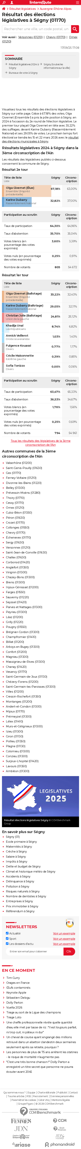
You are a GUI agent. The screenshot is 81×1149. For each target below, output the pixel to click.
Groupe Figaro (25, 1103)
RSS (29, 1096)
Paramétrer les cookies (24, 1100)
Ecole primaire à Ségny (21, 841)
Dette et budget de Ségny (23, 866)
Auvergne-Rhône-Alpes (56, 9)
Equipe (31, 1092)
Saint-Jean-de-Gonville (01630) (26, 552)
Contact (73, 1092)
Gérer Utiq (43, 1100)
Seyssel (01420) (16, 602)
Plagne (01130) (15, 746)
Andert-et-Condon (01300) (23, 706)
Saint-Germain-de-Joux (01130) (26, 676)
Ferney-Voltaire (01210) (21, 478)
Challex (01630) (16, 557)
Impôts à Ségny (16, 861)
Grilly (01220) (14, 622)
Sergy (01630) (15, 542)
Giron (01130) (14, 736)
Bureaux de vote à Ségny (23, 72)
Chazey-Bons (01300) (20, 577)
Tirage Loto (13, 1017)
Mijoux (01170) (15, 711)
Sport (12, 939)
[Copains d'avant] (21, 1136)
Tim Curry (13, 978)
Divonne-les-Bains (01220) (23, 483)
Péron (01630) (15, 517)
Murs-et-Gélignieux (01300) (24, 726)
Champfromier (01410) (21, 637)
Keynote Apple (16, 992)
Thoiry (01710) (15, 498)
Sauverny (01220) (17, 597)
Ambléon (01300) (17, 771)
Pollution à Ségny (17, 886)
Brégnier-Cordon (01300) (22, 632)
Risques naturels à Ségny (23, 891)
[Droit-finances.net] (59, 1128)
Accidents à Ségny (18, 876)
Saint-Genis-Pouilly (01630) (24, 468)
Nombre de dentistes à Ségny (26, 896)
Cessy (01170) (15, 503)
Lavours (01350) (16, 766)
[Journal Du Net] (21, 1128)
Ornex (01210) (15, 507)
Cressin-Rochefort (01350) (23, 696)
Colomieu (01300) (17, 751)
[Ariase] (21, 1144)
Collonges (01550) (17, 527)
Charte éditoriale (46, 1092)
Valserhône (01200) (19, 463)
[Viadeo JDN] (59, 1136)
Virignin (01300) (16, 572)
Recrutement (40, 1096)
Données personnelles (62, 1096)
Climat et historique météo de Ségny (30, 871)
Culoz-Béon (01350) (19, 512)
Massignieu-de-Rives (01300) (25, 662)
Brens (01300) (15, 582)
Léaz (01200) (14, 617)
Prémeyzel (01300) (18, 716)
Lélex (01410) (14, 721)
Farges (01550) (15, 592)
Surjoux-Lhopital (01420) (22, 761)
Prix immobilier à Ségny (22, 906)
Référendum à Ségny (20, 911)
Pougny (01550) (16, 627)
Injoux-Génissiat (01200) (22, 587)
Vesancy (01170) (16, 672)
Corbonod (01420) (18, 562)
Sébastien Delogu (18, 997)
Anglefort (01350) (17, 567)
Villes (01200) (15, 691)
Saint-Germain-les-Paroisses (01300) (30, 686)
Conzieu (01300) (17, 756)
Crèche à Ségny (16, 851)
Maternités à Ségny (19, 846)
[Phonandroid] (59, 1144)
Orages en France (18, 983)
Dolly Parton (14, 1002)
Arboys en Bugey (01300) (23, 647)
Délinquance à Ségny (20, 881)
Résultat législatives (22, 9)
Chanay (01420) (16, 667)
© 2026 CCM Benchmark (50, 1103)
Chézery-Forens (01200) (22, 682)
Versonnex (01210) (30, 37)
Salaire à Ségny (16, 856)
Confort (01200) (16, 652)
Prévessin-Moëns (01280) (23, 493)
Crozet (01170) (15, 522)
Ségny (47, 64)
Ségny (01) (12, 837)
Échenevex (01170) (18, 537)
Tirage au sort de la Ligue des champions (33, 1012)
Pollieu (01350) (15, 741)
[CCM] (59, 1120)
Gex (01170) (13, 473)
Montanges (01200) (19, 701)
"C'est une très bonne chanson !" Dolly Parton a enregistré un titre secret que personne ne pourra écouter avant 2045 (39, 1067)
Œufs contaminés (18, 987)
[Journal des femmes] (21, 1121)
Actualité (14, 933)
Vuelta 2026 (14, 1007)
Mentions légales (61, 1100)
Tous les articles (15, 1096)
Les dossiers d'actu (20, 944)
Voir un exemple (64, 933)
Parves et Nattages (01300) (24, 607)
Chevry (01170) (55, 37)
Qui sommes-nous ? (14, 1092)
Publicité (62, 1092)
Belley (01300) (15, 488)
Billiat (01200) (15, 642)
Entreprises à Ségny (19, 901)
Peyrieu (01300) (16, 612)
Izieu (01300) (14, 731)
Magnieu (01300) (17, 657)
